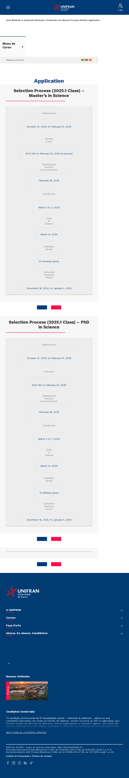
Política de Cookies (42, 756)
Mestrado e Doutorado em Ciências (52, 20)
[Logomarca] (64, 7)
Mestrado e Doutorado (23, 20)
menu (9, 7)
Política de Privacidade (18, 756)
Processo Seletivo (79, 20)
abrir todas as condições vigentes (26, 732)
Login (120, 10)
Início (8, 20)
